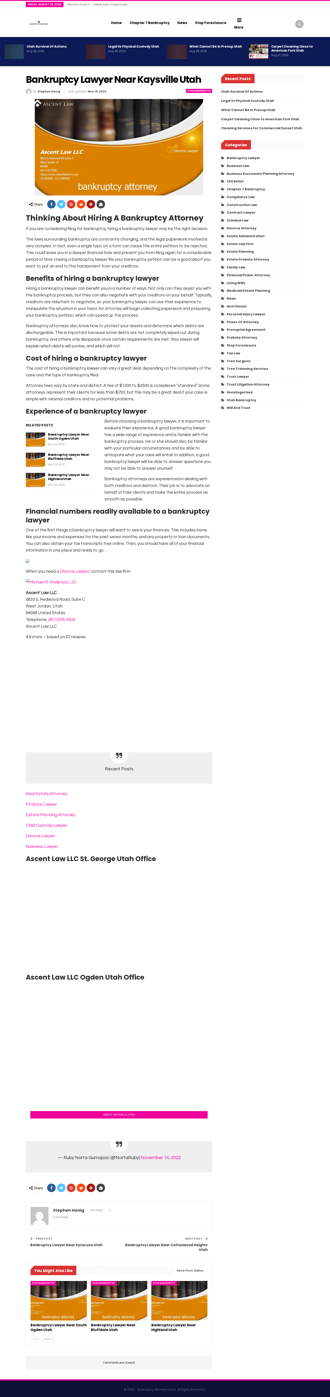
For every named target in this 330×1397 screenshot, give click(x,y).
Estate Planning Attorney (50, 815)
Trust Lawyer (238, 376)
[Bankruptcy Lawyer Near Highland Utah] (35, 480)
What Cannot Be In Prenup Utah (215, 46)
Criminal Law (238, 220)
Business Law (238, 166)
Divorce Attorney (242, 228)
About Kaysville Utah (119, 1114)
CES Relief (235, 181)
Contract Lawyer (241, 212)
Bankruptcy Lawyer (243, 158)
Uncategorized (240, 392)
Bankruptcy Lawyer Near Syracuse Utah (66, 1245)
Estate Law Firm (240, 244)
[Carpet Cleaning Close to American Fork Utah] (258, 51)
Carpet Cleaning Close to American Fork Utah (292, 48)
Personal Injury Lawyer (246, 314)
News (182, 22)
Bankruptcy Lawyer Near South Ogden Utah (68, 436)
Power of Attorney (243, 322)
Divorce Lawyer (74, 571)
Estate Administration (246, 236)
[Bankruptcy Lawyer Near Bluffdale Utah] (35, 460)
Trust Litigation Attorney (248, 384)
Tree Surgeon (239, 361)
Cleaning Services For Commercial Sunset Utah (261, 128)
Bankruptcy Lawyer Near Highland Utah (68, 477)
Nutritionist (237, 306)
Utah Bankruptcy (199, 90)
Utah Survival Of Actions (47, 46)
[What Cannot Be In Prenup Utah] (177, 51)
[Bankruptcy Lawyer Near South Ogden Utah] (35, 439)
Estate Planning (240, 251)
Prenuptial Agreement (246, 329)
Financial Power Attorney (248, 275)
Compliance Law (241, 197)
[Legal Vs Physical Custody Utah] (95, 51)
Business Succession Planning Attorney (260, 173)
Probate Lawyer (41, 804)
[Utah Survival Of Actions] (14, 51)
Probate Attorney (242, 337)
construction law (242, 205)
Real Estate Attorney (46, 794)
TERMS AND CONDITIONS (110, 4)
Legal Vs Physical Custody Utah (133, 46)
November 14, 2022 (161, 1157)
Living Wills (236, 283)
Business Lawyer (42, 846)
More (238, 27)
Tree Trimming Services (247, 368)
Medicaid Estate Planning (248, 290)
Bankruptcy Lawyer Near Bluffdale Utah (68, 456)
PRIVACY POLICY (78, 4)
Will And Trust (238, 408)
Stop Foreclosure (210, 22)
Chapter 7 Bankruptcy (149, 22)
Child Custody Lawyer (46, 825)
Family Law (236, 267)
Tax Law (233, 353)
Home (116, 22)
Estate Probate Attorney (248, 259)
